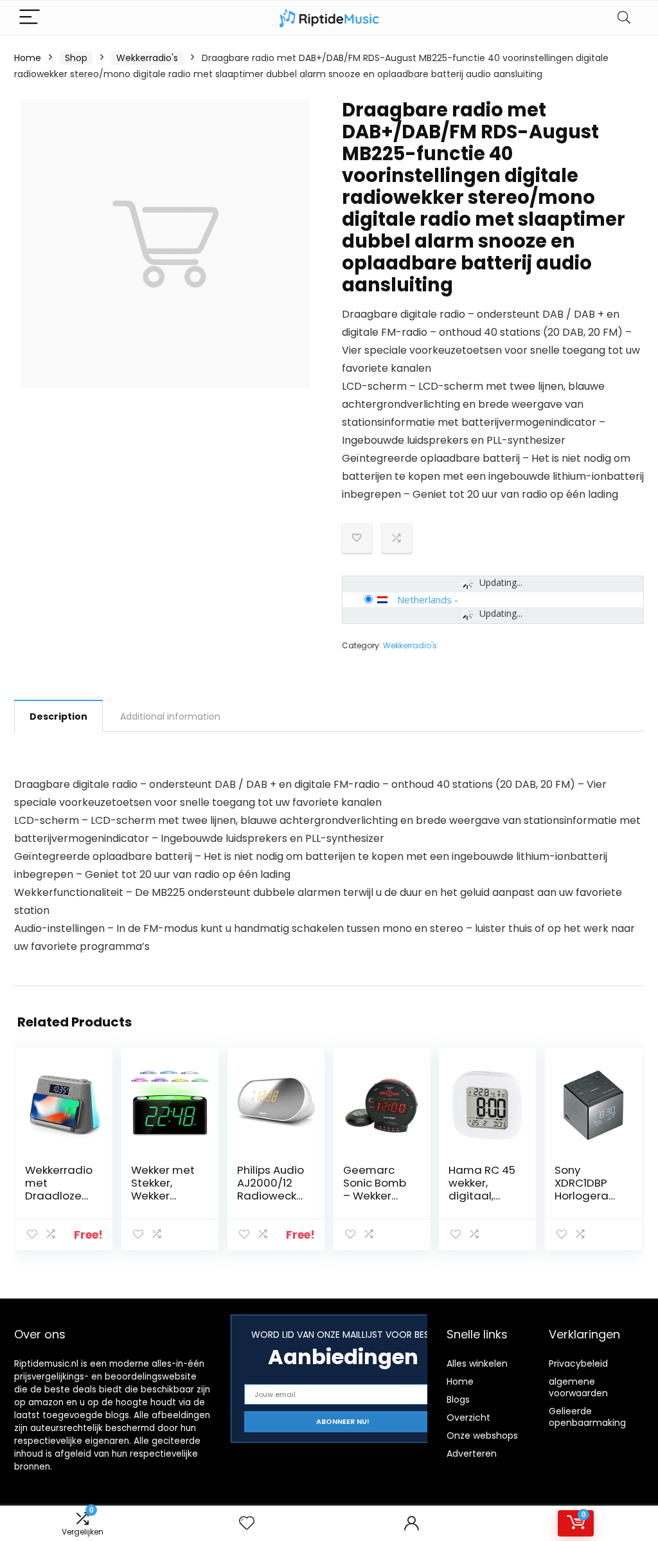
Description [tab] (58, 716)
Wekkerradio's (147, 57)
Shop (76, 57)
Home (27, 57)
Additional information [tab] (170, 716)
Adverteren (472, 1453)
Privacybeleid (578, 1363)
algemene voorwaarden (578, 1387)
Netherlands (424, 599)
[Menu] (29, 18)
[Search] (624, 18)
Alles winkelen (477, 1363)
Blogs (458, 1399)
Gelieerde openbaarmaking (587, 1417)
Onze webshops (482, 1435)
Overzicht (468, 1417)
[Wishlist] (246, 1523)
